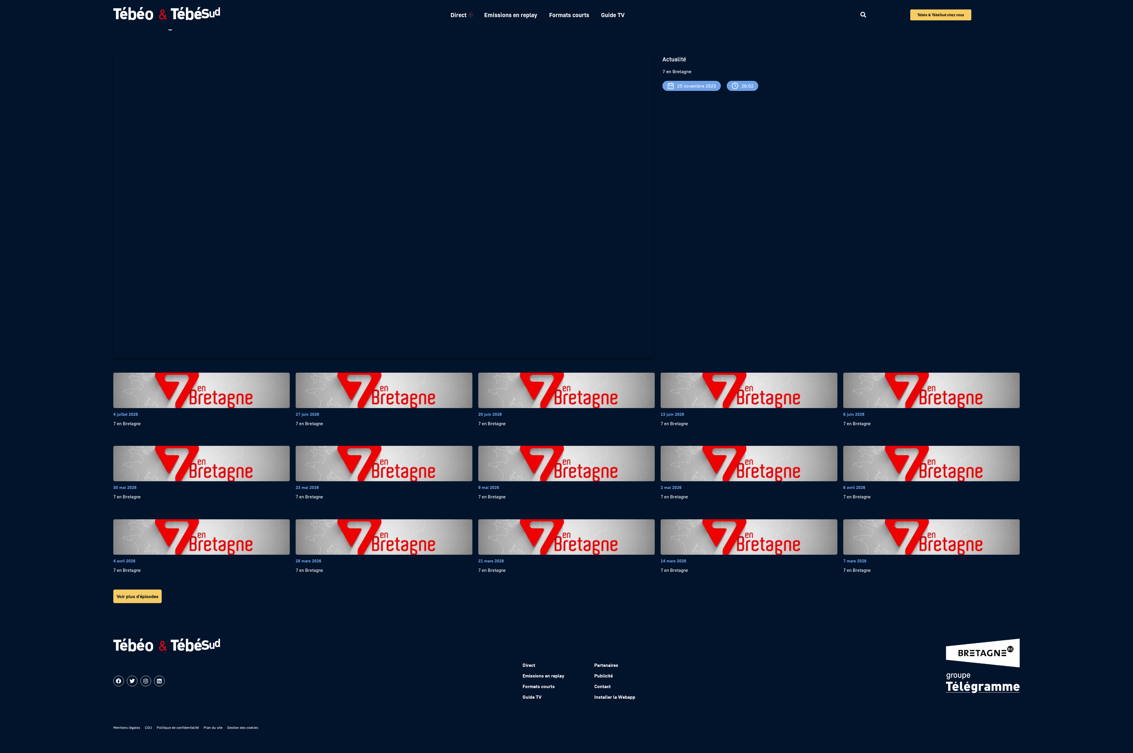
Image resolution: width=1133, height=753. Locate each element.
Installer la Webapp (614, 697)
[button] (863, 15)
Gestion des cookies (242, 727)
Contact (602, 686)
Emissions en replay (510, 14)
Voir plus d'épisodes (137, 596)
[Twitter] (132, 681)
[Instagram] (145, 681)
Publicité (603, 676)
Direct (458, 14)
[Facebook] (118, 681)
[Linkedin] (159, 681)
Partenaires (606, 665)
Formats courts (569, 14)
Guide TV (613, 14)
